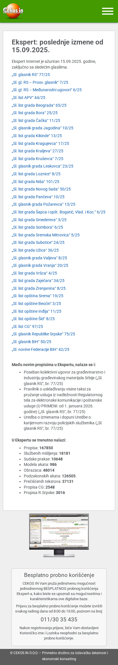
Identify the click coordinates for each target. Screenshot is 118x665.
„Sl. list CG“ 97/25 (27, 326)
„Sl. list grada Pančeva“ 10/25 (38, 197)
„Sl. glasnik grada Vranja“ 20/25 (40, 265)
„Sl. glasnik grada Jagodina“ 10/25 (42, 128)
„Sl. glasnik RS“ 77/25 (31, 74)
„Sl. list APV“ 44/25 (28, 97)
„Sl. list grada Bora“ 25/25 (35, 112)
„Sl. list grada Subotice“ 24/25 (38, 242)
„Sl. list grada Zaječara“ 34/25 (38, 280)
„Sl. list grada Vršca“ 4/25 (34, 273)
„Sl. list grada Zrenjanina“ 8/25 (39, 288)
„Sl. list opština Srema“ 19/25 (37, 295)
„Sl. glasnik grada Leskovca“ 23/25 (42, 166)
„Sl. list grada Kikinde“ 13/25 (37, 135)
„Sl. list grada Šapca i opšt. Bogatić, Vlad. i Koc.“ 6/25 (58, 212)
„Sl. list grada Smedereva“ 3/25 (39, 219)
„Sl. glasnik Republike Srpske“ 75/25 (43, 334)
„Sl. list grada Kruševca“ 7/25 (37, 158)
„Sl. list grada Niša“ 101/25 (35, 181)
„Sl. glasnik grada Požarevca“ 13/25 (43, 204)
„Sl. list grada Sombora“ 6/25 (37, 227)
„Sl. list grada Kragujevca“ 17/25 (40, 143)
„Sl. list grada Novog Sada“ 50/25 (41, 189)
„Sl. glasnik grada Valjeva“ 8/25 (39, 258)
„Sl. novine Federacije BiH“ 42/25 (40, 349)
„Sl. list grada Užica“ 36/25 (35, 250)
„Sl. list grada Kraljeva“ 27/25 (37, 151)
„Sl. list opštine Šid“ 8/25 (33, 318)
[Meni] (107, 11)
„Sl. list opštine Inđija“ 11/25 (36, 311)
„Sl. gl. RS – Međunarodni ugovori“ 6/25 (47, 90)
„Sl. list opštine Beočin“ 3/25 (36, 303)
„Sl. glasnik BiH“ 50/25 (31, 341)
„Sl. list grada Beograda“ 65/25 (39, 105)
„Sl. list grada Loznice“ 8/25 (36, 174)
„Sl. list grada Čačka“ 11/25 (36, 120)
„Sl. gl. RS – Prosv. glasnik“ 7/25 (40, 82)
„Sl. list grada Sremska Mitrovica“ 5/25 (46, 235)
